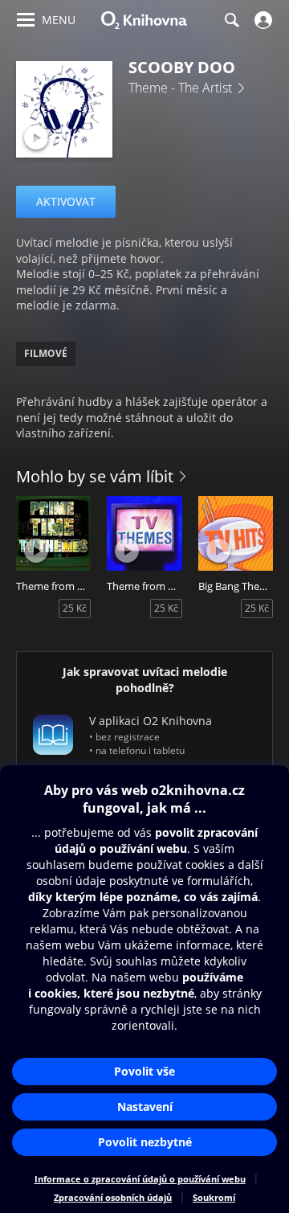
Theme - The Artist (180, 87)
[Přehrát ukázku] (36, 137)
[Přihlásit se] (261, 20)
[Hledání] (231, 20)
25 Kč (75, 608)
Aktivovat (66, 201)
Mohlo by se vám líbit (94, 476)
